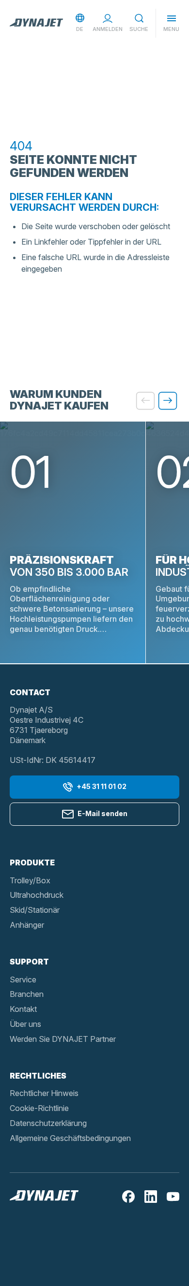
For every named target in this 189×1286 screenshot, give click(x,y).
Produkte (32, 862)
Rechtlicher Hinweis (44, 1093)
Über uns (25, 1024)
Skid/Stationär (35, 910)
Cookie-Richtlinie (39, 1108)
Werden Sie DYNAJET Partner (63, 1039)
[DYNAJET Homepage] (36, 23)
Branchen (27, 994)
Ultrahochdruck (36, 895)
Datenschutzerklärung (48, 1123)
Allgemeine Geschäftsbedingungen (70, 1138)
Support (29, 961)
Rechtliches (38, 1076)
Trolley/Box (30, 880)
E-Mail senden (102, 813)
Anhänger (27, 925)
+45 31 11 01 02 (101, 786)
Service (23, 979)
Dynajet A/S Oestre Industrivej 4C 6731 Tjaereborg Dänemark (46, 725)
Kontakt (23, 1009)
